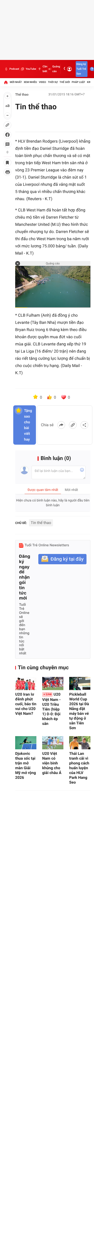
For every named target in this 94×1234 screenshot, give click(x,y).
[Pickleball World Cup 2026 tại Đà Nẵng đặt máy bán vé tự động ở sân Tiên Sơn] (79, 683)
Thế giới (65, 82)
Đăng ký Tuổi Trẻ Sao (81, 69)
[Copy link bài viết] (73, 425)
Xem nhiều (30, 82)
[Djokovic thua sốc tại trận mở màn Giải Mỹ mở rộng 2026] (25, 742)
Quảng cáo (56, 69)
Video (42, 82)
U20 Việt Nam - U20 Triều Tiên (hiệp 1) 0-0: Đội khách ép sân (51, 709)
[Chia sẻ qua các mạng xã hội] (84, 425)
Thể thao (22, 95)
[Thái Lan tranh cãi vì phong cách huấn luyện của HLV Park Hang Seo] (79, 742)
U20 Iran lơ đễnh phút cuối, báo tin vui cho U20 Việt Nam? (25, 704)
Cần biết (45, 69)
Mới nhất (16, 82)
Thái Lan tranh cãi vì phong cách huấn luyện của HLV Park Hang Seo (79, 768)
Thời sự (53, 82)
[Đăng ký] (62, 559)
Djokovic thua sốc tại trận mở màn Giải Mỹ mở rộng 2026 (25, 765)
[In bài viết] (7, 172)
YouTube (31, 68)
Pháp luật (78, 82)
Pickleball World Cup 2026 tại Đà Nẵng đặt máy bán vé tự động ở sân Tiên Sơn (79, 711)
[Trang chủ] (6, 82)
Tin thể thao (41, 522)
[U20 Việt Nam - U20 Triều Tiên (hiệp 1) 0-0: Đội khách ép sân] (52, 683)
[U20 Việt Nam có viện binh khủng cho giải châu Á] (52, 742)
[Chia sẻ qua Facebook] (61, 425)
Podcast (14, 68)
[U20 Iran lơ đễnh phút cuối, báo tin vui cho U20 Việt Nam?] (25, 683)
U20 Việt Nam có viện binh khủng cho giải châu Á (51, 763)
